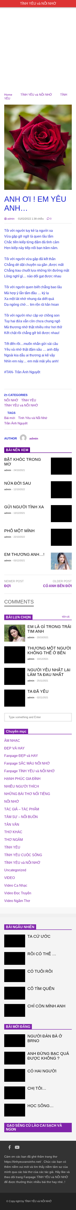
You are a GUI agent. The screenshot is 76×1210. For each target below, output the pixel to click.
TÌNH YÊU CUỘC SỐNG (23, 855)
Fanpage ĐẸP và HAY (21, 756)
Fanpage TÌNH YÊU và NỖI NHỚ (29, 771)
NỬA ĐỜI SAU (17, 483)
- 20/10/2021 (41, 637)
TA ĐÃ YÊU (38, 691)
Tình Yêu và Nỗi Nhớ (32, 418)
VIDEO (9, 878)
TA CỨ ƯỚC (38, 936)
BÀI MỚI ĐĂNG (18, 1026)
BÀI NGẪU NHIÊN (20, 927)
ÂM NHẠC (12, 740)
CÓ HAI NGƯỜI (41, 1071)
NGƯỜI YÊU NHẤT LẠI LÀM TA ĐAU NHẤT (48, 672)
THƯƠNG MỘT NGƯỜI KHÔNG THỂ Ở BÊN (49, 650)
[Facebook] (9, 1147)
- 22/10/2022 (18, 537)
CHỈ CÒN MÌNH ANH (46, 1006)
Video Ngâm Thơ (17, 901)
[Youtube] (17, 1147)
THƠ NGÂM (13, 839)
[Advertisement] (38, 45)
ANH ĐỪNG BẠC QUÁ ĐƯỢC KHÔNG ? (48, 1055)
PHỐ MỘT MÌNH (19, 531)
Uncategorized (15, 870)
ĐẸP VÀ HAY (14, 748)
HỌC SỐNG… (40, 1105)
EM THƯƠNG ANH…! (24, 554)
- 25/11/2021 (41, 680)
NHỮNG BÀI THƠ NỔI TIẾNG (27, 794)
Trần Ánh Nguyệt (15, 423)
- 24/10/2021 (18, 470)
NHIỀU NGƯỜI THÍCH (21, 786)
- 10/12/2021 (41, 659)
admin (11, 218)
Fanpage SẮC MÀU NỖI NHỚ (27, 763)
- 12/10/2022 (18, 489)
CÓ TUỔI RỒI (40, 971)
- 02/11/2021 (41, 697)
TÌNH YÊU (28, 400)
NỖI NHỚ (11, 400)
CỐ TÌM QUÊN (40, 988)
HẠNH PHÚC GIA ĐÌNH (22, 779)
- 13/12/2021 (18, 513)
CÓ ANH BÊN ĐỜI (57, 586)
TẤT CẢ (66, 617)
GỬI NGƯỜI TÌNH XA (24, 507)
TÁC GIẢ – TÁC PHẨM (21, 809)
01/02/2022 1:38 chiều (31, 218)
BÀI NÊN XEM (17, 450)
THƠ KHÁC (13, 832)
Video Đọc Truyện (17, 893)
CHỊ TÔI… (36, 1088)
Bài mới (9, 418)
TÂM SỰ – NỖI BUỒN (21, 817)
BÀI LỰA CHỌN (18, 617)
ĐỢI (7, 586)
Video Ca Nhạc (15, 885)
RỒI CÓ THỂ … (41, 954)
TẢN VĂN (11, 824)
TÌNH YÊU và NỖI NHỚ (38, 3)
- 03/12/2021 (18, 560)
